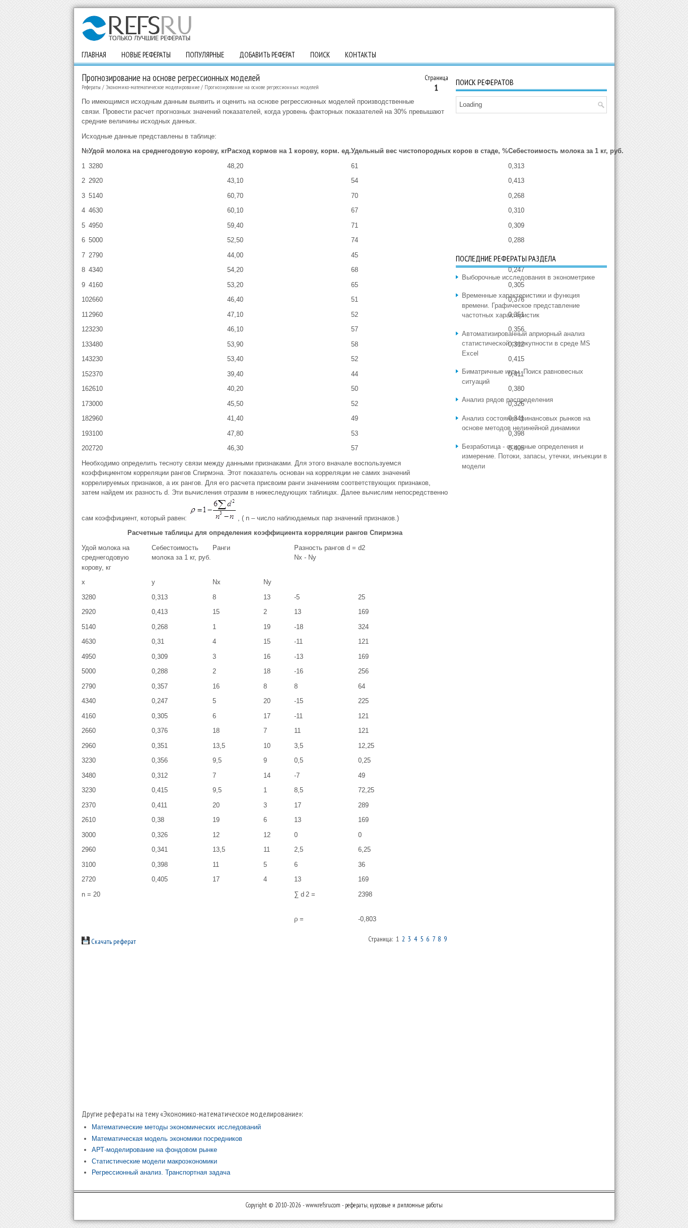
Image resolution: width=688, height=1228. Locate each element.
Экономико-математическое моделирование (152, 87)
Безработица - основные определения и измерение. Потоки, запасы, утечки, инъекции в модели (534, 456)
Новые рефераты (146, 54)
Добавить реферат (267, 54)
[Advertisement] (265, 1027)
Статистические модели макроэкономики (154, 1161)
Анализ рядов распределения (507, 399)
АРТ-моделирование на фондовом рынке (154, 1149)
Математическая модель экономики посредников (167, 1138)
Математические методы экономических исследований (176, 1127)
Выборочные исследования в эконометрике (528, 277)
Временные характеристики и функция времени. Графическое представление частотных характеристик (521, 305)
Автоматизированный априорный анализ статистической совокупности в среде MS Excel (526, 343)
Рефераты (91, 87)
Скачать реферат (113, 941)
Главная (94, 54)
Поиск (320, 54)
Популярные (205, 54)
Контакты (360, 54)
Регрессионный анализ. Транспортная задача (161, 1172)
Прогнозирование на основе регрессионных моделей (261, 87)
